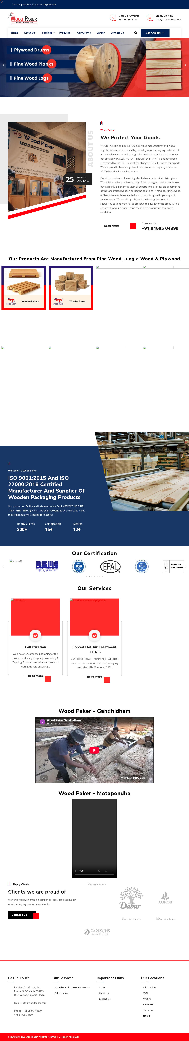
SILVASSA (148, 1010)
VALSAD (147, 998)
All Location (149, 987)
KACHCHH (148, 1004)
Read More (111, 225)
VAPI (145, 993)
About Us (29, 32)
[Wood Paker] (22, 17)
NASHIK (147, 1016)
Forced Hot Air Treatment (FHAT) (72, 987)
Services (47, 32)
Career (101, 32)
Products (64, 32)
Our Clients (84, 32)
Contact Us (117, 32)
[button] (3, 65)
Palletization (35, 647)
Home (14, 32)
